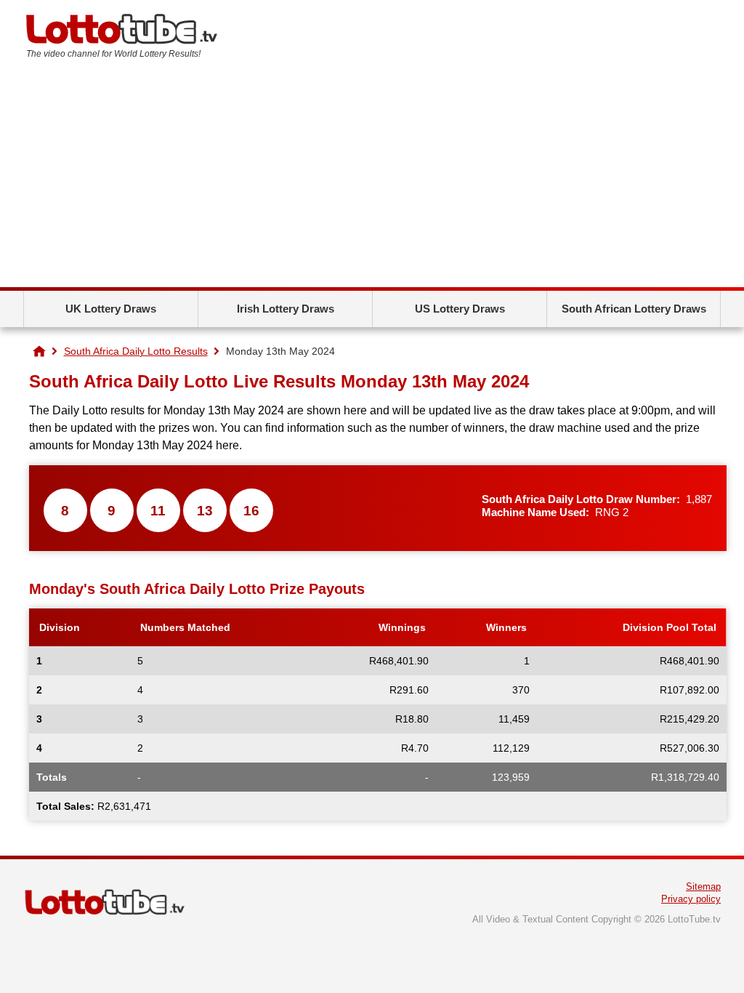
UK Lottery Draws (110, 308)
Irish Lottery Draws (285, 308)
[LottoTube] (39, 351)
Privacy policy (691, 898)
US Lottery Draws (460, 308)
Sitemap (703, 886)
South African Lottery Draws (634, 308)
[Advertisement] (372, 178)
